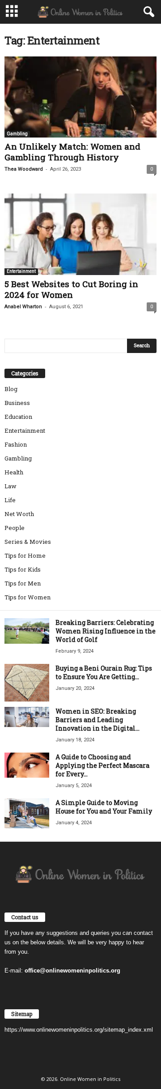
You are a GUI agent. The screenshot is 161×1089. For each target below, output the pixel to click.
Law (10, 486)
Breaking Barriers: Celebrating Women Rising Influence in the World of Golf (105, 631)
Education (18, 417)
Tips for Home (25, 555)
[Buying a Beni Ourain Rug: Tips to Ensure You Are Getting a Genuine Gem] (26, 683)
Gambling (17, 133)
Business (17, 403)
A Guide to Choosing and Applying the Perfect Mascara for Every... (102, 765)
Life (10, 500)
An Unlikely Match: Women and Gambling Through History (72, 152)
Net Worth (19, 514)
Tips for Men (22, 583)
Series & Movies (27, 542)
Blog (10, 389)
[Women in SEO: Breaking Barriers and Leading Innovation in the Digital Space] (26, 717)
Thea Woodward (23, 169)
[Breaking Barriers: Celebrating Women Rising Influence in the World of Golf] (26, 631)
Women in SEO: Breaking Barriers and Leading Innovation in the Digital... (97, 719)
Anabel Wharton (23, 307)
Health (13, 472)
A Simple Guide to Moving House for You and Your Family (103, 806)
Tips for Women (27, 597)
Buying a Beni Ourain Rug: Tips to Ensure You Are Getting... (103, 672)
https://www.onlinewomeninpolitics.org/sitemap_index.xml (78, 1029)
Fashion (15, 444)
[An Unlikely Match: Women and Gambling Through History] (80, 97)
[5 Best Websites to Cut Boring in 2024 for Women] (80, 234)
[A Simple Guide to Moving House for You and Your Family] (26, 813)
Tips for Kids (22, 569)
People (14, 528)
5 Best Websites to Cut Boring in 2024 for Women (71, 289)
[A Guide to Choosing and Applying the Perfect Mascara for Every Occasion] (26, 765)
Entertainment (21, 271)
